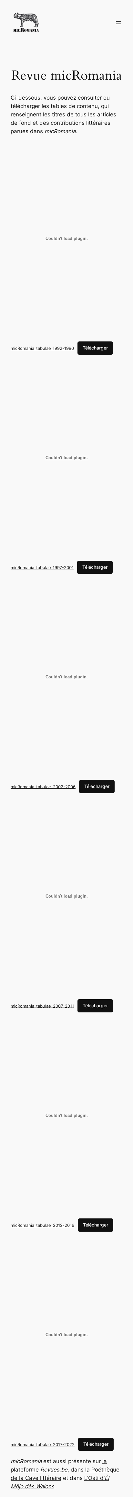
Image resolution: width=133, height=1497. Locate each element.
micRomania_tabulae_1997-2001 (42, 567)
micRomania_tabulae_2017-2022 (43, 1444)
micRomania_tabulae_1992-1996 (42, 347)
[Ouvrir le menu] (118, 22)
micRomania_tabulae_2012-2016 (42, 1224)
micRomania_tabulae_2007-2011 (42, 1005)
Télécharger (95, 347)
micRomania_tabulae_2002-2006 (43, 786)
